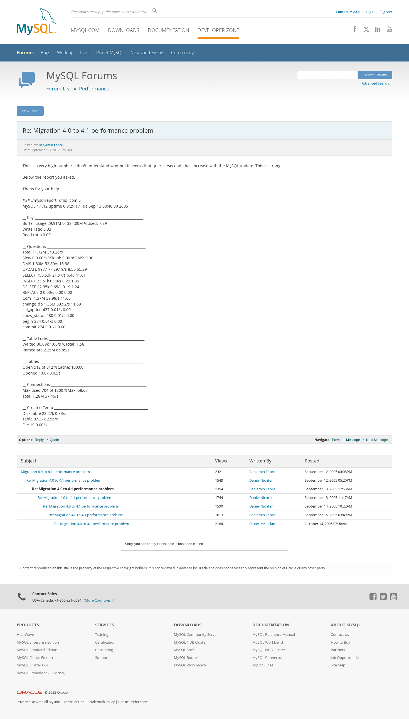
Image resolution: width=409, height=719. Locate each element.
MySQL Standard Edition (37, 649)
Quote (54, 440)
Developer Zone (218, 30)
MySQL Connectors (268, 657)
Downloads (123, 30)
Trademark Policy (101, 702)
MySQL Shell (184, 649)
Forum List (58, 88)
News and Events (147, 53)
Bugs (45, 53)
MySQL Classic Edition (35, 657)
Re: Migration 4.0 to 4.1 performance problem (63, 480)
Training (101, 634)
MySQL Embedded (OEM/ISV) (41, 673)
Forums (25, 53)
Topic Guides (262, 665)
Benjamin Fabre (262, 471)
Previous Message (346, 440)
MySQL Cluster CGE (33, 665)
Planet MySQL (110, 53)
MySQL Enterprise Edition (38, 642)
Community (182, 53)
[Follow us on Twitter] (383, 598)
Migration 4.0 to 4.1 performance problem (55, 471)
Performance (94, 88)
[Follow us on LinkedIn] (376, 31)
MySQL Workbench (190, 665)
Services (104, 625)
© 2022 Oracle (56, 692)
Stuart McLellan (262, 523)
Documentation (168, 30)
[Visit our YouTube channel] (387, 31)
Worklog (65, 53)
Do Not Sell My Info (45, 702)
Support (102, 657)
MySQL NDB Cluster (190, 642)
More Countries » (99, 600)
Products (28, 625)
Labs (84, 53)
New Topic (30, 111)
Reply (39, 440)
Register (386, 11)
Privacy (22, 702)
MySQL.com (85, 30)
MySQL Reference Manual (273, 634)
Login (370, 11)
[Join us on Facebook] (353, 31)
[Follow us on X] (364, 31)
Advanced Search (375, 83)
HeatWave (25, 634)
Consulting (104, 649)
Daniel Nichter (261, 480)
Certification (105, 642)
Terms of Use (74, 702)
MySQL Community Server (196, 634)
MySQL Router (186, 657)
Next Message (377, 440)
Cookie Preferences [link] (133, 702)
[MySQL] (36, 22)
